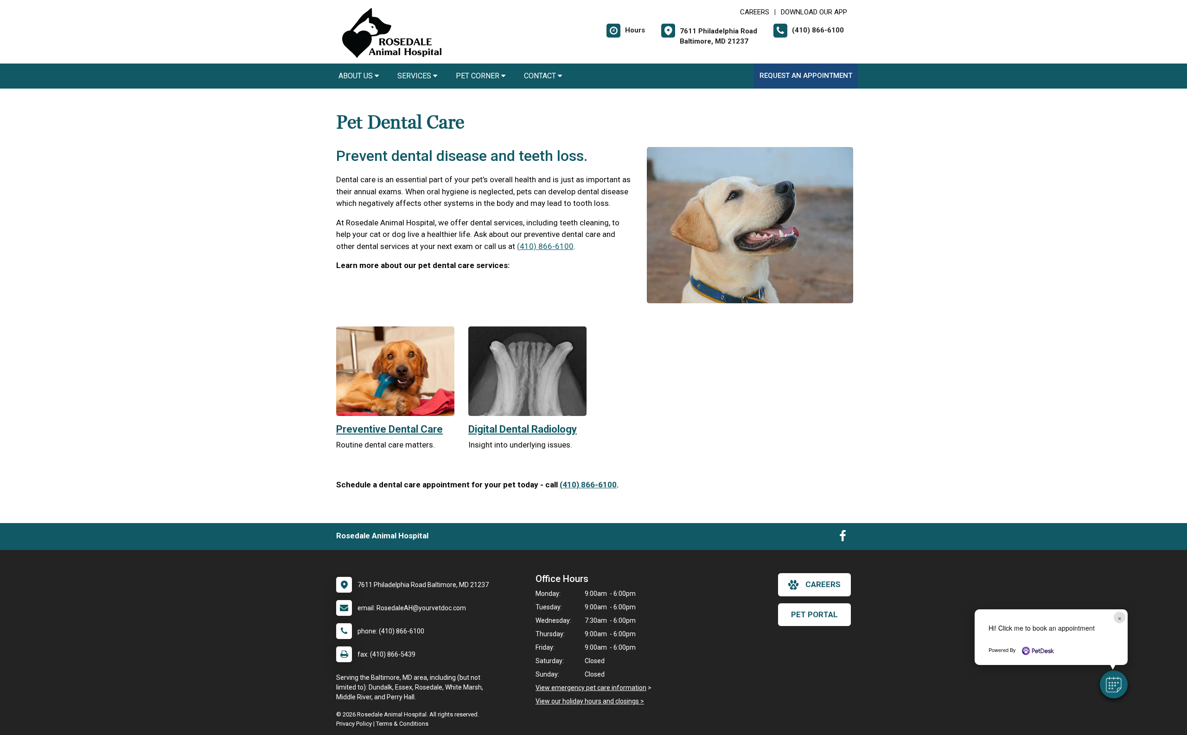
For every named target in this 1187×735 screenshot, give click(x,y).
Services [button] (415, 75)
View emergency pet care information (591, 687)
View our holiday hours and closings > (590, 701)
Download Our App (814, 12)
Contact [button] (541, 75)
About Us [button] (356, 75)
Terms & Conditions (402, 723)
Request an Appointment (805, 75)
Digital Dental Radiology (522, 429)
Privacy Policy (354, 723)
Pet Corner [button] (478, 75)
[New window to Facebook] (843, 538)
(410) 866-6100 (545, 246)
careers (823, 584)
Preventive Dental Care (389, 429)
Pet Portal (814, 614)
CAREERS (754, 12)
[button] (1114, 684)
